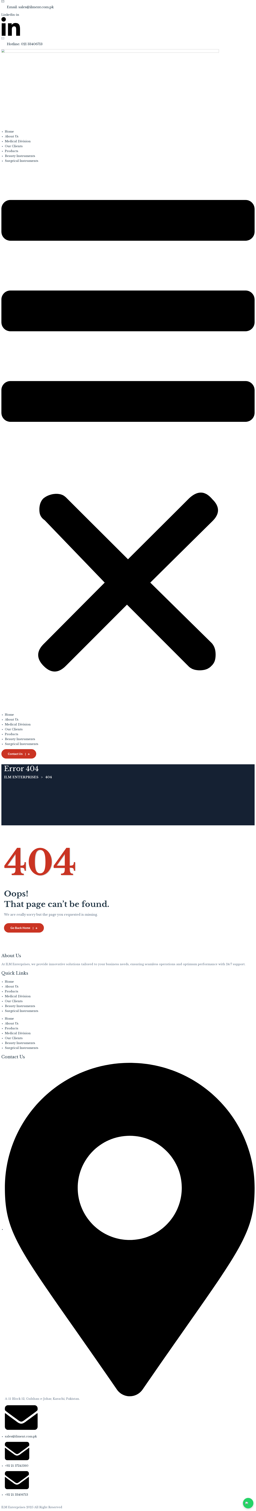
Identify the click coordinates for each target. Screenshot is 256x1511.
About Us (11, 136)
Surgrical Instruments (21, 161)
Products (11, 151)
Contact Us (15, 753)
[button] (128, 437)
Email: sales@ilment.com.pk (30, 7)
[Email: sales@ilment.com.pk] (2, 1)
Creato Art (58, 1502)
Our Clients (14, 146)
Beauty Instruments (20, 156)
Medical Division (18, 141)
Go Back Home (20, 927)
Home (9, 131)
